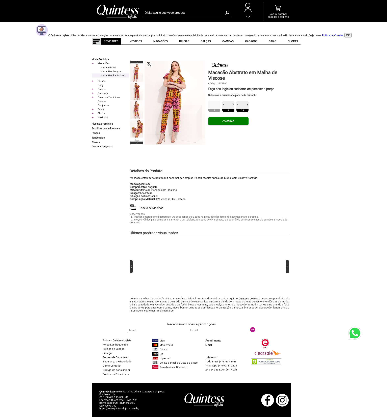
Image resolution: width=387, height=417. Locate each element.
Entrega (107, 353)
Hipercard (165, 358)
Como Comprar (112, 365)
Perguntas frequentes (115, 344)
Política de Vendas (113, 348)
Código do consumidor (116, 369)
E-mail (208, 344)
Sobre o (117, 340)
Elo (161, 353)
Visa (162, 340)
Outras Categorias (102, 146)
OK (348, 35)
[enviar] (252, 329)
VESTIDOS (136, 41)
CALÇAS (206, 41)
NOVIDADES (111, 41)
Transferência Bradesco (173, 367)
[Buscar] (227, 12)
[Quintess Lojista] (118, 18)
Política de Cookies (332, 35)
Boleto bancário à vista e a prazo (179, 362)
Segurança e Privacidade (117, 361)
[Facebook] (268, 406)
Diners (163, 349)
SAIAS (272, 41)
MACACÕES (160, 41)
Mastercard (166, 345)
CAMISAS (228, 41)
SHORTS (293, 41)
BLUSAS (184, 41)
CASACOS (251, 41)
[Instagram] (283, 406)
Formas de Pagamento (116, 357)
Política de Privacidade (116, 374)
